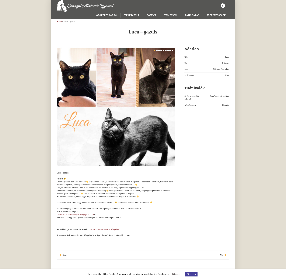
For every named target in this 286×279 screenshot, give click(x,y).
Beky (65, 255)
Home (59, 22)
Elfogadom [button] (191, 274)
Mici (221, 255)
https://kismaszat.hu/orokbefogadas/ (103, 229)
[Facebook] (222, 5)
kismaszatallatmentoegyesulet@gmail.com (75, 214)
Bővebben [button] (176, 274)
